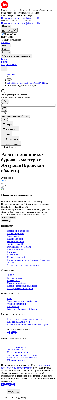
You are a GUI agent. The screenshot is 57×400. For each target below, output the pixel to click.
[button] (4, 59)
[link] (6, 52)
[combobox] (14, 94)
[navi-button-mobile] (4, 68)
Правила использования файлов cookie (20, 23)
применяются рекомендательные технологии (25, 366)
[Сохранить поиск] (4, 109)
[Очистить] (5, 101)
